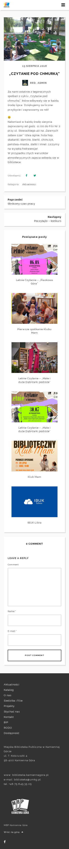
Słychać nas (12, 711)
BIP (6, 722)
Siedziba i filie (13, 700)
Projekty (9, 706)
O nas (7, 695)
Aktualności (29, 184)
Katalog (9, 689)
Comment (13, 564)
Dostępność (11, 733)
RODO (8, 727)
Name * (12, 611)
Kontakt (9, 717)
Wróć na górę (12, 832)
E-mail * (12, 631)
